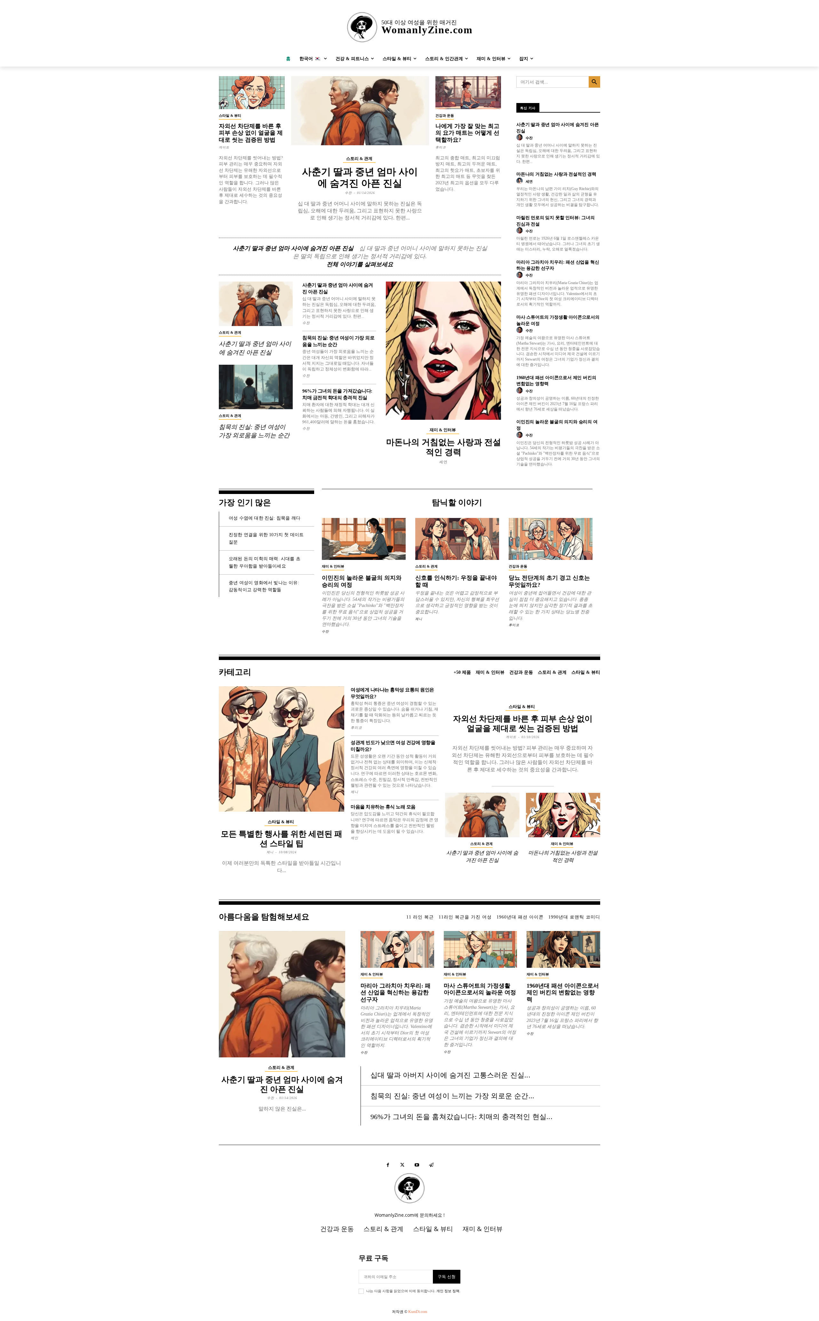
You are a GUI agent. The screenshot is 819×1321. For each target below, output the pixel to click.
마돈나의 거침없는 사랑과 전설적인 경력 (556, 174)
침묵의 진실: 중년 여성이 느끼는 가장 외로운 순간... (452, 1096)
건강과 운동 (444, 115)
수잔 (348, 193)
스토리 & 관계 (359, 158)
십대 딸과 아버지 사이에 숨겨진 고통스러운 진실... (450, 1075)
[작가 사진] (520, 137)
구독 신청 (447, 1276)
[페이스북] (388, 1165)
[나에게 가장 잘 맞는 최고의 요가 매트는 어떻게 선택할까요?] (468, 92)
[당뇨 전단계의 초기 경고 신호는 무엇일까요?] (550, 539)
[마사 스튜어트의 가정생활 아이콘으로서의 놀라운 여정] (480, 949)
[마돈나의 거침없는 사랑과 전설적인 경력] (443, 350)
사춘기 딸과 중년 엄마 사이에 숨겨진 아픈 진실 (293, 248)
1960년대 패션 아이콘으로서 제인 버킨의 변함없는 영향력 (563, 993)
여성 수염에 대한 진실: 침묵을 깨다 (264, 518)
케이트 (224, 147)
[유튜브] (416, 1165)
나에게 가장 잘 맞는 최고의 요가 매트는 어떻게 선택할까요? (467, 133)
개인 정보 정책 (447, 1291)
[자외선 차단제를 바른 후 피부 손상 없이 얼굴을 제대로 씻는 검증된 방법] (252, 92)
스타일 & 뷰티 (230, 115)
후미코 (440, 147)
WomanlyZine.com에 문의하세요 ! (410, 1215)
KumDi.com (417, 1311)
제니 (418, 619)
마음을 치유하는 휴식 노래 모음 (383, 806)
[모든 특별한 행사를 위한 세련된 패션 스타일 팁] (281, 749)
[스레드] (431, 1165)
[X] (402, 1165)
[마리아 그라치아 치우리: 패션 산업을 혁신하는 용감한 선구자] (397, 949)
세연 (443, 462)
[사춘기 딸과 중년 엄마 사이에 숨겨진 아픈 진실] (360, 110)
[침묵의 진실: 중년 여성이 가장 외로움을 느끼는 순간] (256, 387)
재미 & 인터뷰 (443, 429)
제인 (354, 838)
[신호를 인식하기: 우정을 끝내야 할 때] (457, 539)
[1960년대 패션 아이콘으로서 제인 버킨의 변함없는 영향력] (563, 949)
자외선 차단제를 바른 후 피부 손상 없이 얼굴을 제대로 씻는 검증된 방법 (251, 133)
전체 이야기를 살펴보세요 (360, 264)
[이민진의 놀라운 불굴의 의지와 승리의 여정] (364, 539)
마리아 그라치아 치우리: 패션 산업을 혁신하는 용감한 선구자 (396, 993)
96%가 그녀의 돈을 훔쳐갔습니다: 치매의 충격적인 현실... (461, 1117)
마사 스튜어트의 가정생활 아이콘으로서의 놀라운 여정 (480, 989)
